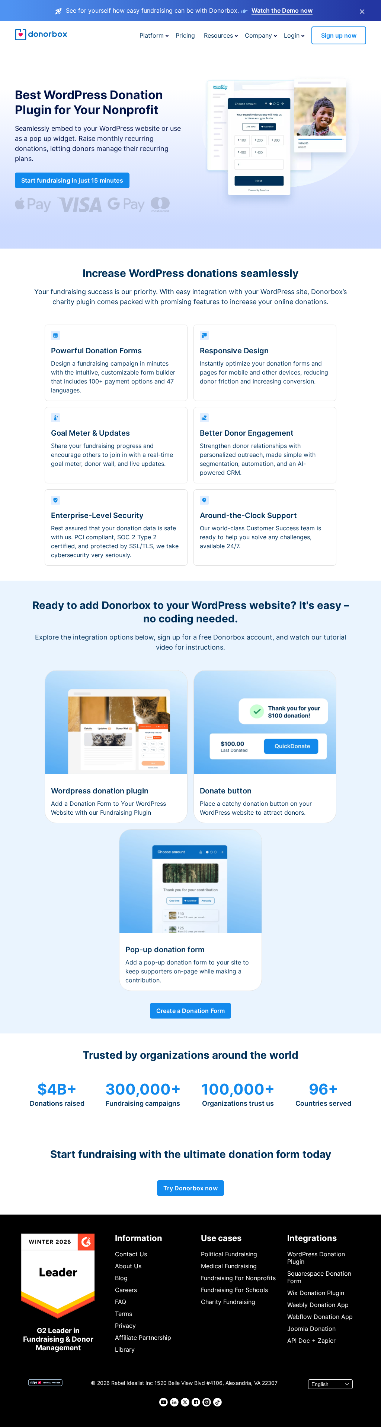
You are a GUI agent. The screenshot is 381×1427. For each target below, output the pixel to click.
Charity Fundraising (228, 1302)
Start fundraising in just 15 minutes (72, 180)
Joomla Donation (311, 1328)
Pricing (185, 35)
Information (138, 1238)
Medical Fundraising (229, 1266)
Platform (152, 35)
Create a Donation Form (190, 1010)
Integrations (312, 1238)
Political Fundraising (229, 1254)
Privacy (125, 1325)
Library (125, 1349)
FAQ (120, 1302)
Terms (123, 1313)
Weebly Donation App (318, 1304)
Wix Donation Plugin (315, 1293)
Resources (218, 35)
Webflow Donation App (320, 1316)
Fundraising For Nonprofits (238, 1278)
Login (292, 35)
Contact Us (131, 1254)
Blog (121, 1278)
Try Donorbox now (190, 1188)
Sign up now (338, 35)
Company (258, 35)
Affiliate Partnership (143, 1337)
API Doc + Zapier (311, 1340)
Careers (126, 1290)
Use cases (221, 1238)
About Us (128, 1266)
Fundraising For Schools (234, 1290)
